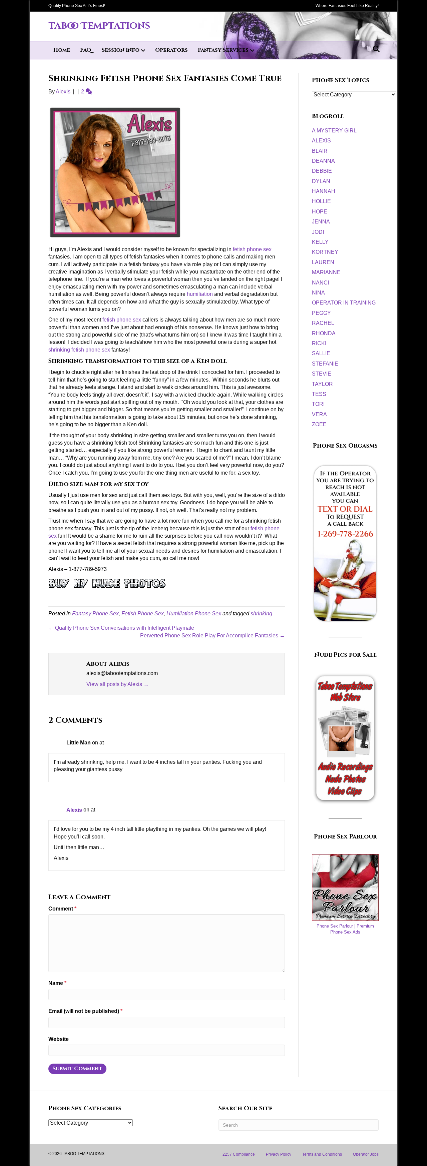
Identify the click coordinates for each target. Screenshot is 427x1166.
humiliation (200, 294)
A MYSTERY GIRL (334, 130)
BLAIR (320, 151)
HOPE (319, 211)
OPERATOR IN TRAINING (344, 303)
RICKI (319, 343)
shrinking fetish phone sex (79, 350)
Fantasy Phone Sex (95, 613)
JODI (318, 232)
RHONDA (324, 333)
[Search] (374, 49)
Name (57, 983)
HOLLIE (321, 201)
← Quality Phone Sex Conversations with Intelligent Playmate (121, 628)
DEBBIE (322, 171)
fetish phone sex (252, 249)
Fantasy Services (223, 50)
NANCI (320, 282)
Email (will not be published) (85, 1011)
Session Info (120, 50)
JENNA (321, 221)
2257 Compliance (239, 1154)
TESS (319, 394)
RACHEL (323, 323)
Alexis (74, 810)
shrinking (261, 613)
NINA (318, 293)
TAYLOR (322, 384)
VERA (319, 414)
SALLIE (321, 353)
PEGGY (321, 313)
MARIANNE (326, 272)
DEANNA (323, 161)
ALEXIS (321, 140)
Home (61, 50)
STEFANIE (325, 364)
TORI (318, 404)
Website (58, 1039)
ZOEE (319, 424)
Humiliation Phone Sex (193, 613)
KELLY (320, 242)
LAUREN (323, 262)
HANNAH (323, 191)
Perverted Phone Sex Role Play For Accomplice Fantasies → (212, 635)
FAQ (85, 50)
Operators (171, 50)
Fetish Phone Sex (142, 613)
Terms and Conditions (322, 1154)
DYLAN (321, 181)
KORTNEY (325, 252)
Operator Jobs (366, 1154)
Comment (62, 909)
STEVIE (321, 374)
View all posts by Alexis (117, 684)
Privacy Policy (278, 1154)
